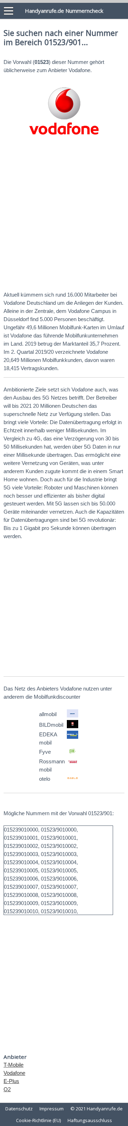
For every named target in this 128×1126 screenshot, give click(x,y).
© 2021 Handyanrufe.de (96, 1108)
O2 (7, 1089)
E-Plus (11, 1081)
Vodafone (14, 1073)
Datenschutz (19, 1108)
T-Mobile (13, 1065)
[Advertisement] (64, 216)
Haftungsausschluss (90, 1120)
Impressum (51, 1108)
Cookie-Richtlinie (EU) (38, 1120)
